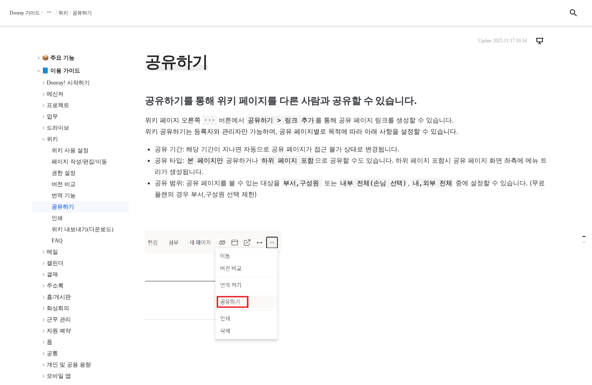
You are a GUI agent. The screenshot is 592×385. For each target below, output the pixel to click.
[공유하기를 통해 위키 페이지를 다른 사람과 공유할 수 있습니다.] (584, 236)
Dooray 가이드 (25, 13)
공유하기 (82, 13)
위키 (63, 13)
